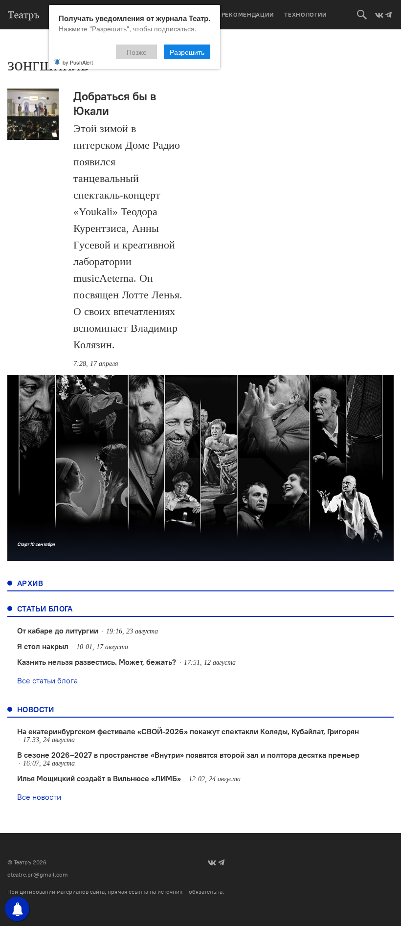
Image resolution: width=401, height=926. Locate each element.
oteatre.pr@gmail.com (37, 874)
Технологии (305, 14)
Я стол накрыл (42, 646)
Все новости (39, 797)
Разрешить (187, 52)
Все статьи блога (47, 680)
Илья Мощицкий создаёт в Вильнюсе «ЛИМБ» (99, 778)
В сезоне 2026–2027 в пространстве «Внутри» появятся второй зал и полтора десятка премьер (188, 755)
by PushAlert (78, 62)
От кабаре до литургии (57, 630)
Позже (137, 52)
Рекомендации (248, 14)
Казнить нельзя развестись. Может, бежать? (96, 662)
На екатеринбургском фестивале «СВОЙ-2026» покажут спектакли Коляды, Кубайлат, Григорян (188, 731)
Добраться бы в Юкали (114, 103)
